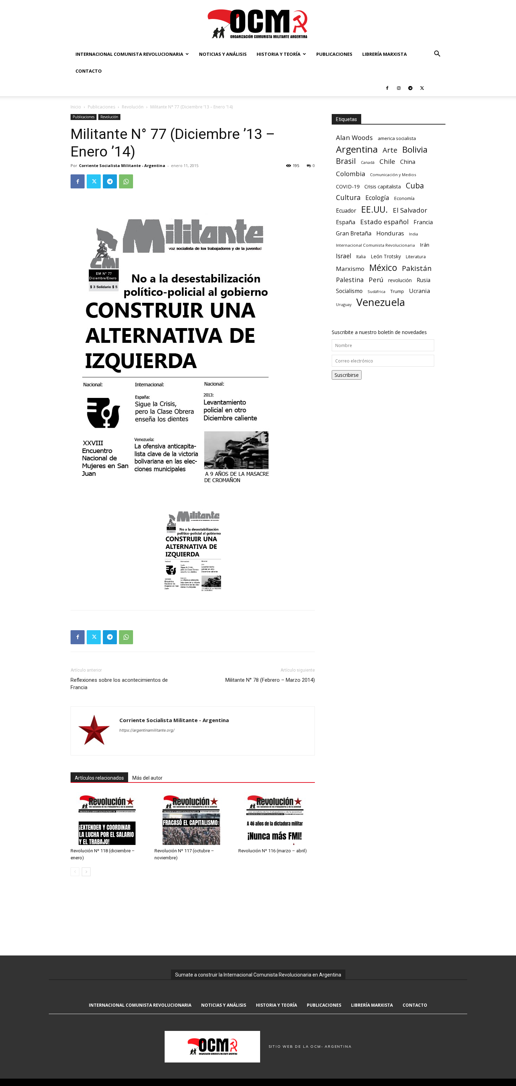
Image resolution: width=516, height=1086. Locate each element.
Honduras (390, 233)
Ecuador (346, 210)
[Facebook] (387, 87)
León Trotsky (386, 256)
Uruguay (343, 304)
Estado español (384, 221)
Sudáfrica (376, 291)
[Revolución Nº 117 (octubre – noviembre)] (192, 818)
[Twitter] (422, 87)
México (383, 267)
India (413, 233)
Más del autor (147, 778)
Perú (376, 279)
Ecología (377, 197)
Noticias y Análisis (223, 54)
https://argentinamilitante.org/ (146, 730)
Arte (390, 150)
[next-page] (86, 871)
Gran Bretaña (353, 233)
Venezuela (380, 302)
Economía (404, 198)
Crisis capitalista (382, 186)
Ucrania (419, 291)
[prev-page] (75, 871)
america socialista (397, 138)
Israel (343, 256)
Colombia (350, 173)
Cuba (415, 185)
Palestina (350, 280)
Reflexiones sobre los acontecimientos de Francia (119, 684)
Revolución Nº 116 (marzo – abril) (272, 850)
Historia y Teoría (278, 54)
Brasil (346, 161)
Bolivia (415, 149)
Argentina (357, 149)
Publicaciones (334, 54)
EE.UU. (374, 209)
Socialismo (349, 291)
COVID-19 (347, 186)
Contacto (88, 71)
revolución (400, 280)
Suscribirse (347, 375)
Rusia (423, 280)
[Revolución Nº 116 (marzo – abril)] (276, 818)
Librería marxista (384, 54)
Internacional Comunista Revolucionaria (129, 54)
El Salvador (410, 210)
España (345, 222)
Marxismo (350, 268)
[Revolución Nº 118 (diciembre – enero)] (109, 818)
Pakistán (417, 268)
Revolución (133, 107)
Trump (397, 291)
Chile (387, 161)
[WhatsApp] (126, 181)
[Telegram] (410, 87)
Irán (424, 244)
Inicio (76, 107)
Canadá (368, 162)
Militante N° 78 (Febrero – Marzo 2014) (270, 680)
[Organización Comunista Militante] (258, 23)
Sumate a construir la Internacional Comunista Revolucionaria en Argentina (258, 975)
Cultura (348, 197)
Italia (361, 257)
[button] (437, 54)
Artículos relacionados (99, 778)
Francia (423, 222)
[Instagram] (398, 87)
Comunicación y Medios (393, 174)
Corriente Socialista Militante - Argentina (122, 165)
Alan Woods (354, 137)
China (407, 162)
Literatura (416, 257)
